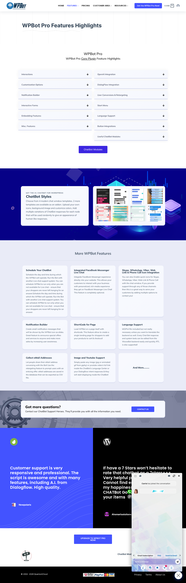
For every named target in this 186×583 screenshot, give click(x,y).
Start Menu (102, 105)
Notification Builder (31, 95)
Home (61, 5)
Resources (120, 5)
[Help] (143, 568)
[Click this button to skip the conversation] (171, 568)
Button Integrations (106, 126)
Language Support (106, 115)
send (177, 561)
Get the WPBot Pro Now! (148, 5)
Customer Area (101, 5)
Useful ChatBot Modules (108, 136)
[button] (55, 74)
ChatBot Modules (127, 554)
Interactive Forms (30, 105)
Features (72, 5)
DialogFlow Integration (108, 84)
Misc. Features (28, 126)
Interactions (27, 74)
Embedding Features (31, 115)
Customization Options (32, 84)
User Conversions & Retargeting (112, 95)
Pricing (86, 5)
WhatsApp (129, 491)
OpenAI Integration (106, 74)
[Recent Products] (157, 568)
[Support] (150, 568)
